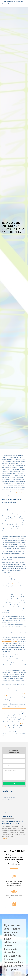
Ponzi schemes (6, 592)
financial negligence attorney (9, 641)
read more (4, 838)
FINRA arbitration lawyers (18, 493)
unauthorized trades (17, 696)
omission (13, 584)
